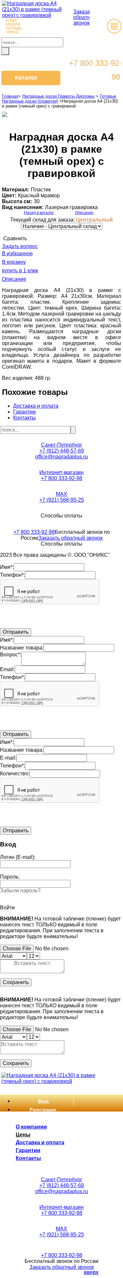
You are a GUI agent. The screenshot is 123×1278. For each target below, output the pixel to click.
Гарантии (24, 412)
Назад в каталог (39, 212)
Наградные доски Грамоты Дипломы (58, 96)
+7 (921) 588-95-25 (61, 500)
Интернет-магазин (61, 472)
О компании (31, 1127)
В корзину (14, 262)
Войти (7, 907)
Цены (23, 1134)
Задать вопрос (20, 246)
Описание (84, 212)
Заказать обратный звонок (85, 17)
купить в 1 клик (20, 270)
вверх (91, 1272)
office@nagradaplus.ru (61, 456)
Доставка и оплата (35, 406)
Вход (43, 1101)
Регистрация (43, 1109)
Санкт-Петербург (61, 445)
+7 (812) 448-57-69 (61, 451)
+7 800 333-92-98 (61, 478)
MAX (61, 494)
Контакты (24, 417)
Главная (10, 96)
